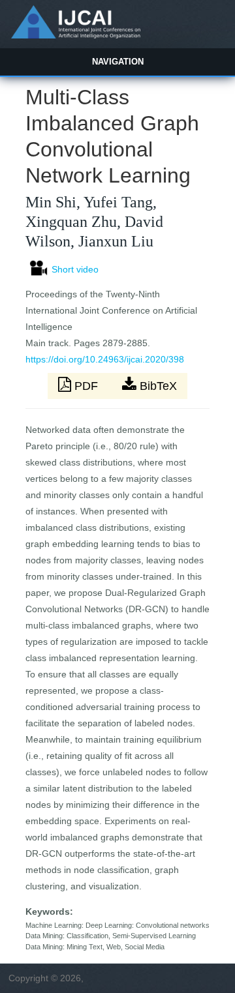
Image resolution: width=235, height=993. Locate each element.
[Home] (75, 35)
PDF (86, 386)
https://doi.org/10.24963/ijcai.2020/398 (104, 359)
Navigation (118, 62)
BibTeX (156, 386)
